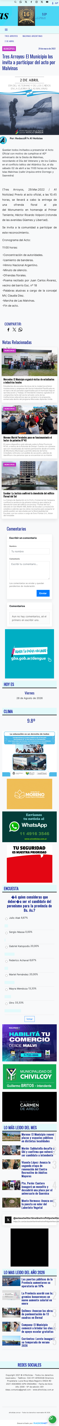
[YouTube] (48, 3)
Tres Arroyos (11, 36)
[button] (16, 3)
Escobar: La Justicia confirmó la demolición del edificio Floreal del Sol (28, 495)
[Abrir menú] (6, 29)
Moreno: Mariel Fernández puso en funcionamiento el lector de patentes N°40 (27, 439)
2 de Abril (9, 41)
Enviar (43, 593)
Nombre (12, 546)
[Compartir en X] (14, 329)
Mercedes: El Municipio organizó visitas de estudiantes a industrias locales (28, 381)
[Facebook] (32, 3)
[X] (27, 3)
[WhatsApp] (21, 3)
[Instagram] (37, 3)
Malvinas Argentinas (33, 36)
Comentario (14, 559)
